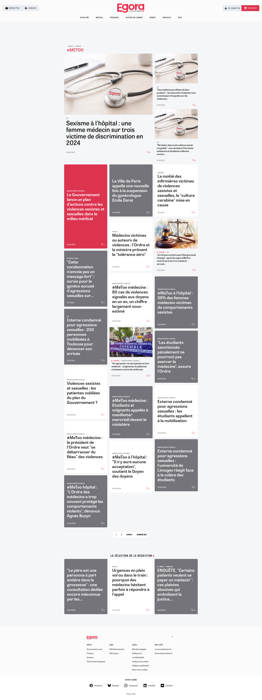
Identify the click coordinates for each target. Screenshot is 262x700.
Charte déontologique (96, 661)
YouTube (168, 685)
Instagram (133, 685)
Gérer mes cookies (140, 669)
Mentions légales (139, 649)
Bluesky (115, 685)
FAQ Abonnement (116, 649)
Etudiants (114, 18)
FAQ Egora (113, 653)
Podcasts (167, 18)
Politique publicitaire (140, 665)
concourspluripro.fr (163, 649)
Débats (153, 18)
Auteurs (90, 657)
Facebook (98, 685)
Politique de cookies (140, 661)
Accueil (70, 46)
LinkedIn (151, 685)
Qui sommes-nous (94, 649)
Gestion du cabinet (134, 18)
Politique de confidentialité (138, 655)
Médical (99, 18)
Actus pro (84, 18)
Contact (90, 653)
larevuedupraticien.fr (163, 653)
